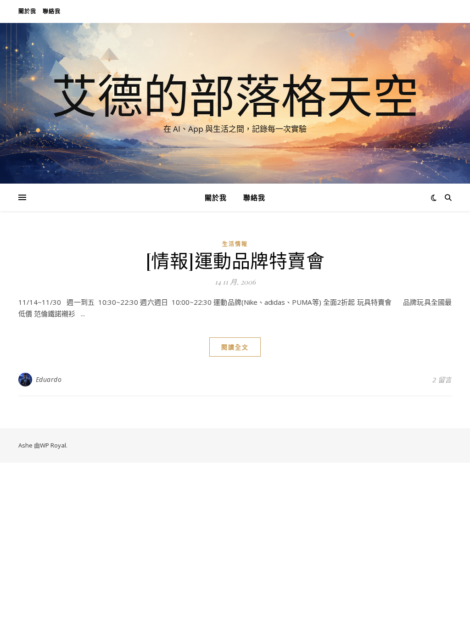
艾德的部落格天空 (235, 95)
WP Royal (53, 445)
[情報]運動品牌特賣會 (235, 260)
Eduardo (49, 379)
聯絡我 (52, 11)
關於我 (27, 11)
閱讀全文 (235, 347)
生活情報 (235, 244)
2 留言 (442, 379)
